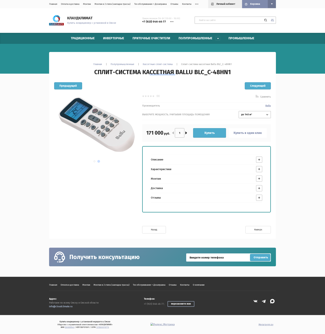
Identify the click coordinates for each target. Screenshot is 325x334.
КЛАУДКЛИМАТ (80, 18)
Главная (53, 4)
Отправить (261, 257)
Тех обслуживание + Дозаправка (150, 4)
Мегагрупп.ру (265, 324)
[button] (94, 161)
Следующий (258, 85)
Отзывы (174, 4)
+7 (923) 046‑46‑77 (154, 304)
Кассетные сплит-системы (158, 64)
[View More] (196, 4)
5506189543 (69, 327)
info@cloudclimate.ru (60, 306)
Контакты (186, 4)
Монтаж (87, 4)
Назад (154, 229)
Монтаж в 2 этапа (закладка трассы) (113, 4)
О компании (198, 285)
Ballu (268, 105)
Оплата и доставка (70, 4)
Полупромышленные (122, 64)
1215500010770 (102, 327)
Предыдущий (68, 85)
